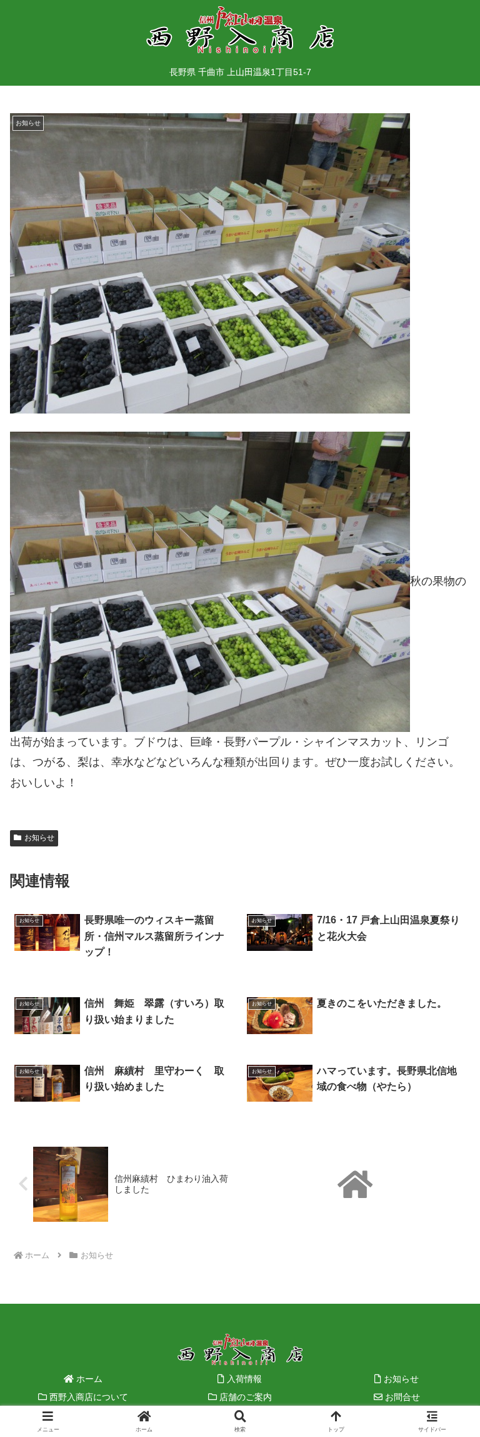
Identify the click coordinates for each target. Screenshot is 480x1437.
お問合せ (401, 1397)
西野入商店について (87, 1397)
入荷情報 (243, 1379)
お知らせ (39, 837)
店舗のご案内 (244, 1397)
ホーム (88, 1379)
